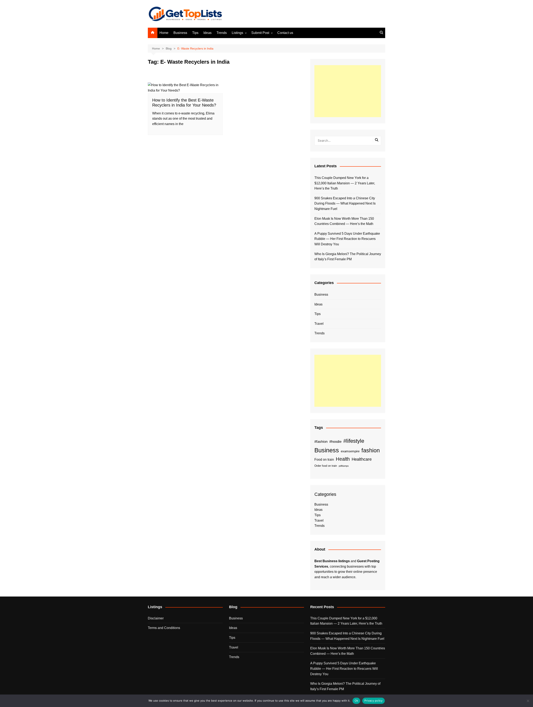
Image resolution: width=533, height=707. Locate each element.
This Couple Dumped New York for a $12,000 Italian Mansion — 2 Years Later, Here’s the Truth (344, 183)
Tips (195, 33)
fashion (370, 450)
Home (163, 33)
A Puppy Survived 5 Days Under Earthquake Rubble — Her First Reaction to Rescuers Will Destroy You (347, 239)
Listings (237, 33)
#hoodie (335, 441)
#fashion (321, 441)
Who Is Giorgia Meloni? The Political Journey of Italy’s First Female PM (347, 256)
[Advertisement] (347, 91)
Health (343, 459)
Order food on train (325, 465)
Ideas (207, 33)
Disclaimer (156, 618)
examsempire (350, 451)
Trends (222, 33)
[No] (528, 701)
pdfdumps (344, 466)
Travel (319, 323)
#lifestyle (353, 441)
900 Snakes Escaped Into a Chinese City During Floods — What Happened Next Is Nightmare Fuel (345, 203)
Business (180, 33)
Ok (356, 700)
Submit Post (260, 33)
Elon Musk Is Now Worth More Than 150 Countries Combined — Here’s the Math (344, 221)
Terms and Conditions (164, 628)
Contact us (285, 33)
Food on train (324, 459)
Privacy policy (373, 700)
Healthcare (362, 459)
